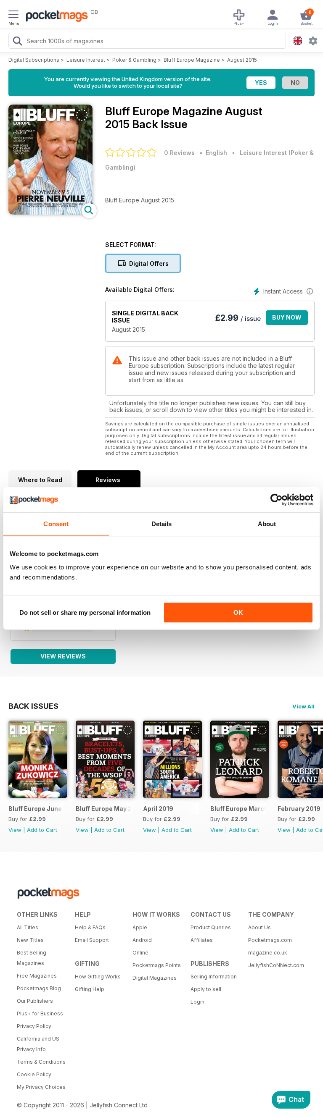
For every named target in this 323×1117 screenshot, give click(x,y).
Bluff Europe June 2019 (36, 808)
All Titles (27, 927)
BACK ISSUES (33, 706)
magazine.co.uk (267, 952)
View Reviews (63, 656)
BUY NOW (287, 317)
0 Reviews (179, 152)
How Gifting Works (98, 976)
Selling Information (214, 976)
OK (238, 612)
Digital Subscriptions (33, 60)
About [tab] (267, 523)
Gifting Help (89, 989)
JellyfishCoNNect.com (274, 965)
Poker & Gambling (134, 60)
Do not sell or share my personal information (85, 612)
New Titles (30, 940)
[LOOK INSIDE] (50, 212)
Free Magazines (37, 976)
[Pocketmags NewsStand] (54, 16)
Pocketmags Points (156, 965)
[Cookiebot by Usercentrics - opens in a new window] (276, 499)
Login (197, 1002)
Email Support (92, 940)
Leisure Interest (85, 60)
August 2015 (242, 60)
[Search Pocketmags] (17, 42)
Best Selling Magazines (31, 957)
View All (303, 706)
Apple (139, 927)
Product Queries (211, 927)
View (14, 829)
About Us (259, 927)
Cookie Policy (34, 1074)
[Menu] (13, 15)
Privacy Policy (34, 1026)
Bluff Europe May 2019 (104, 808)
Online (140, 952)
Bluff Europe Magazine (192, 60)
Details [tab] (161, 523)
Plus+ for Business (40, 1013)
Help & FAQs (90, 927)
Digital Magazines (154, 978)
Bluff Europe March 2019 (238, 808)
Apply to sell (206, 989)
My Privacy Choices (41, 1087)
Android (142, 940)
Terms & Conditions (41, 1062)
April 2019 (158, 808)
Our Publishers (35, 1001)
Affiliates (202, 940)
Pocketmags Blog (39, 988)
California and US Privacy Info (38, 1044)
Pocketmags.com (270, 940)
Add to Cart (42, 829)
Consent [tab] (56, 523)
